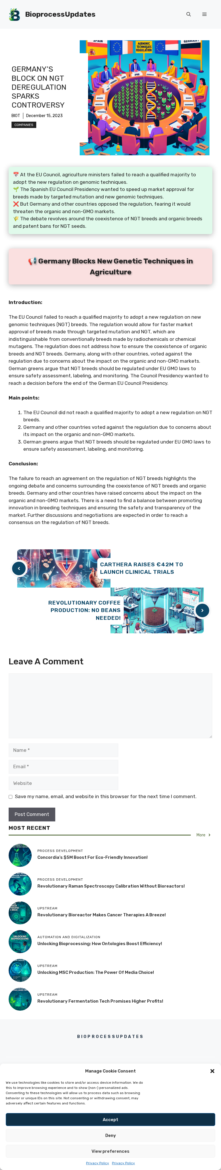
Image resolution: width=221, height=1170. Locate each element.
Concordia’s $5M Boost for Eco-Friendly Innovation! (92, 857)
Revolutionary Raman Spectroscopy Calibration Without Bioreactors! (111, 886)
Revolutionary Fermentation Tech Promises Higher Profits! (100, 1001)
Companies (23, 125)
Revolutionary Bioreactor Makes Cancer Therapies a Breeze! (101, 914)
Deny (110, 1135)
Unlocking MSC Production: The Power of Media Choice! (95, 972)
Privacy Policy (97, 1163)
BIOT (16, 115)
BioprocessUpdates (60, 14)
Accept (110, 1119)
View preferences (110, 1151)
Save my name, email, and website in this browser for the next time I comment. (106, 796)
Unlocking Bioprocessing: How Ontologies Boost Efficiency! (99, 943)
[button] (212, 1071)
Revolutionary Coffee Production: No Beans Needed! (84, 610)
